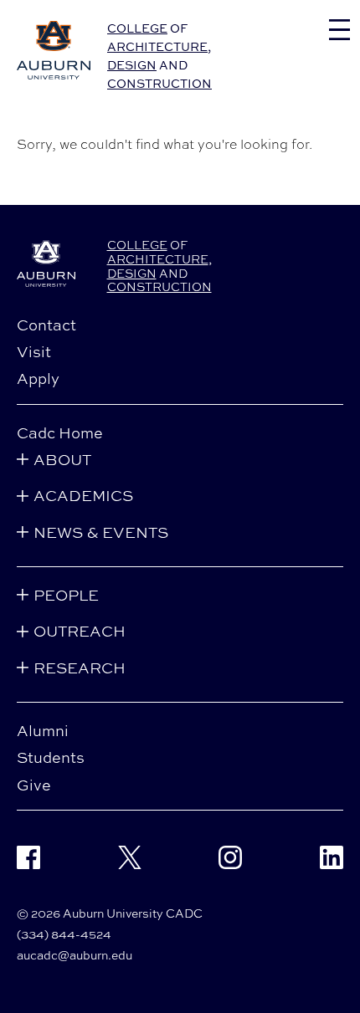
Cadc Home (60, 432)
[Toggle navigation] (339, 29)
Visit (34, 351)
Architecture (157, 46)
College (137, 28)
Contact (46, 324)
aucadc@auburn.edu (74, 955)
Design (132, 65)
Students (51, 757)
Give (34, 784)
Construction (159, 83)
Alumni (43, 730)
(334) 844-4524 (64, 934)
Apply (38, 378)
